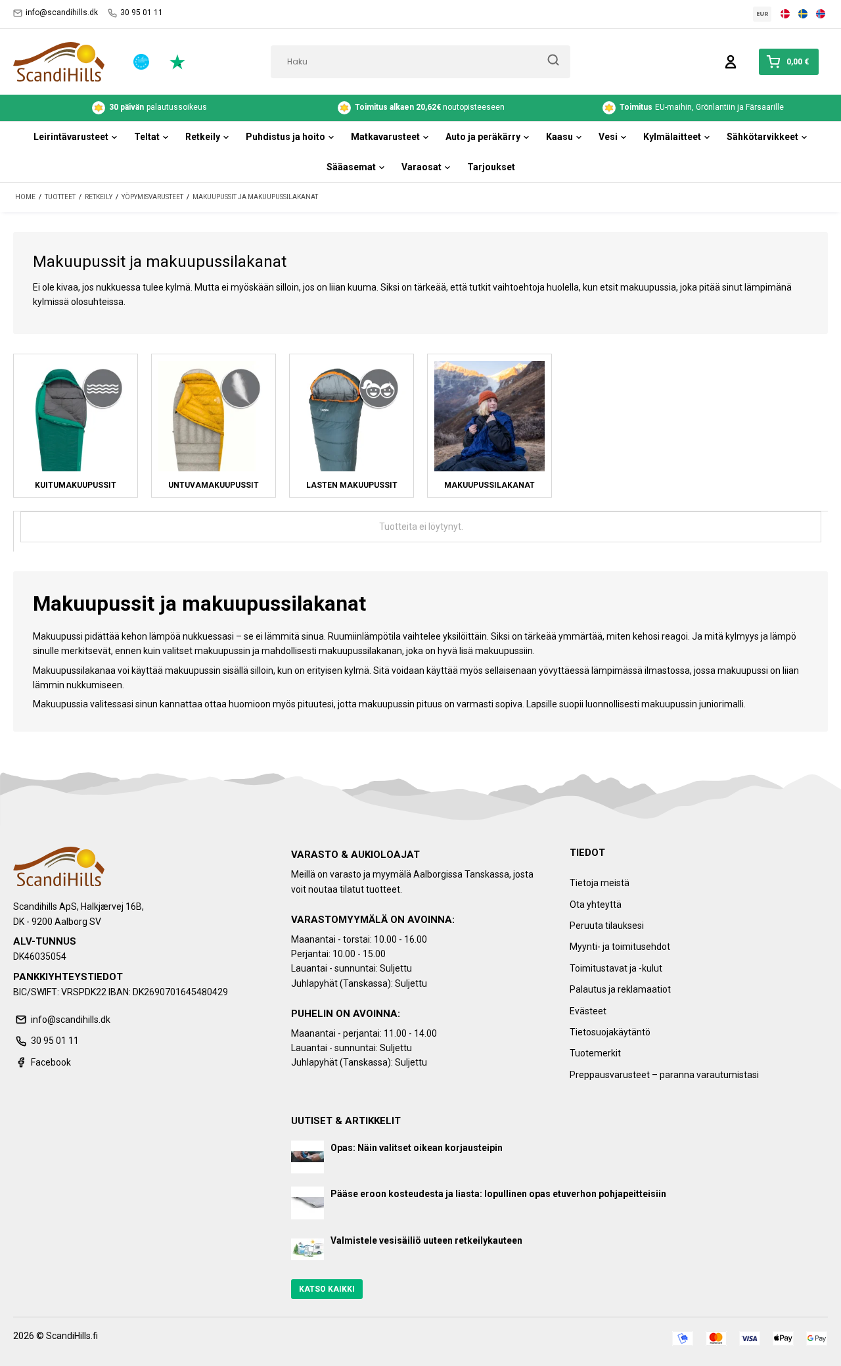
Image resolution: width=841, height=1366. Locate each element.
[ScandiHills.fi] (58, 62)
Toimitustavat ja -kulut (616, 968)
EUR (762, 14)
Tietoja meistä (599, 883)
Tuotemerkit (595, 1053)
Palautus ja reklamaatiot (620, 989)
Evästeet (588, 1011)
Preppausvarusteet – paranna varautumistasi (664, 1075)
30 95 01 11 (141, 12)
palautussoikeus (158, 107)
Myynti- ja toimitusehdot (620, 946)
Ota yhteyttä (596, 904)
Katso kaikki (327, 1289)
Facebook (51, 1062)
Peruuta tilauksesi (607, 925)
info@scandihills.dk (62, 12)
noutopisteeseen (430, 107)
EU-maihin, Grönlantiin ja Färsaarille (702, 107)
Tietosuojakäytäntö (610, 1032)
